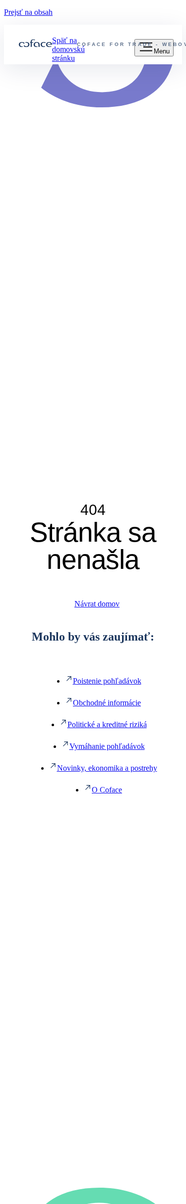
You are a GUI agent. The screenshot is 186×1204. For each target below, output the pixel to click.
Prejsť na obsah (28, 12)
